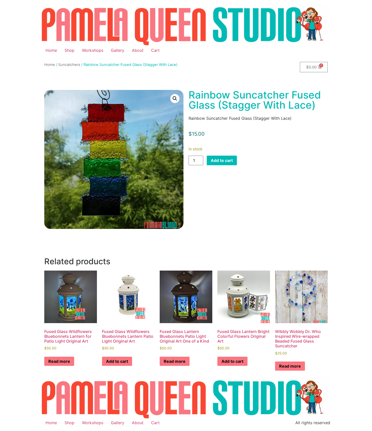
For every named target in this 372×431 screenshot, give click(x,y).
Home (51, 50)
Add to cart (222, 160)
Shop (69, 50)
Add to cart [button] (117, 361)
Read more (59, 361)
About (137, 50)
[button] (174, 98)
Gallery (117, 50)
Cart (155, 50)
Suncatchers (69, 64)
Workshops (92, 50)
